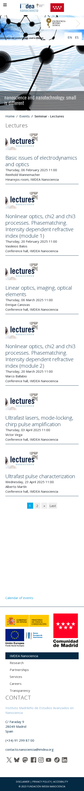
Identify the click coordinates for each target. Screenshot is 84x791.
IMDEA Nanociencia (24, 656)
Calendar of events (19, 598)
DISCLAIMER (23, 781)
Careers (16, 683)
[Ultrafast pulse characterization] (21, 460)
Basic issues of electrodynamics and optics (41, 161)
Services (16, 676)
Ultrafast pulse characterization (40, 476)
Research (17, 663)
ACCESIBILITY (60, 781)
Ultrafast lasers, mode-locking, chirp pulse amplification (39, 421)
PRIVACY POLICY (41, 781)
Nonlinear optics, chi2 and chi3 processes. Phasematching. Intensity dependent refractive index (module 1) (40, 226)
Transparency (20, 690)
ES (77, 37)
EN (70, 37)
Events (24, 116)
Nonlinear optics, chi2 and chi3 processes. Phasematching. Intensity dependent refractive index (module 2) (40, 356)
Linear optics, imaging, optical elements (38, 291)
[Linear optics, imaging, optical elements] (21, 271)
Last (53, 506)
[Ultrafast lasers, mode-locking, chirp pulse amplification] (21, 401)
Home (10, 116)
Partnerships (19, 670)
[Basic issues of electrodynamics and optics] (21, 141)
